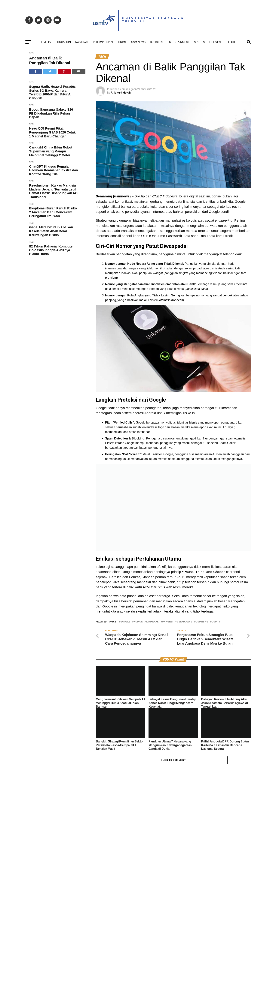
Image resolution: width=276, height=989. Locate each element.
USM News (138, 41)
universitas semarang (177, 622)
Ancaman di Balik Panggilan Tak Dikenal (49, 60)
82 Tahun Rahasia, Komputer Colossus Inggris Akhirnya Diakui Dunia (51, 250)
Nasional (81, 41)
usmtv (216, 622)
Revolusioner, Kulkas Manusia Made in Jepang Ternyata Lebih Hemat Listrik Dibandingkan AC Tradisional (53, 191)
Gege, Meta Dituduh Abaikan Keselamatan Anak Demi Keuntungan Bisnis (51, 231)
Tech (231, 41)
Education (63, 41)
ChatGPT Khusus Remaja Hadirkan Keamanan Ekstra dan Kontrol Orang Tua (53, 170)
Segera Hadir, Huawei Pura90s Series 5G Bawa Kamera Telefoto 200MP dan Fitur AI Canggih (52, 92)
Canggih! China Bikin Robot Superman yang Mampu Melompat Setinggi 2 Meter (50, 151)
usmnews (202, 622)
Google (125, 622)
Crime (122, 41)
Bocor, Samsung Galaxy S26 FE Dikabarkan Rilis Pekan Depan (51, 113)
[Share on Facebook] (35, 71)
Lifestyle (216, 41)
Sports (199, 41)
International (103, 41)
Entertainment (178, 41)
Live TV (46, 41)
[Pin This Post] (64, 71)
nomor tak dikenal (146, 622)
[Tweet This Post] (50, 71)
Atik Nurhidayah (121, 92)
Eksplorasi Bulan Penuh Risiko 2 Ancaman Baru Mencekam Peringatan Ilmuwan (53, 212)
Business (156, 41)
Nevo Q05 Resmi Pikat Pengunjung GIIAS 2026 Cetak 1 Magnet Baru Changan (52, 132)
